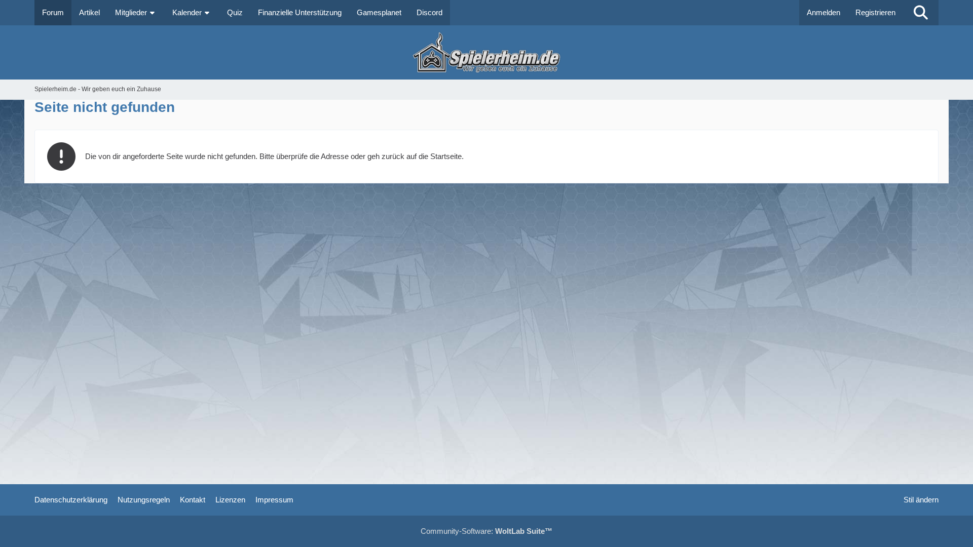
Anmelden (823, 12)
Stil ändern (921, 499)
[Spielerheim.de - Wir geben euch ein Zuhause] (486, 52)
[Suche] (921, 12)
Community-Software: (486, 531)
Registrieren (875, 12)
